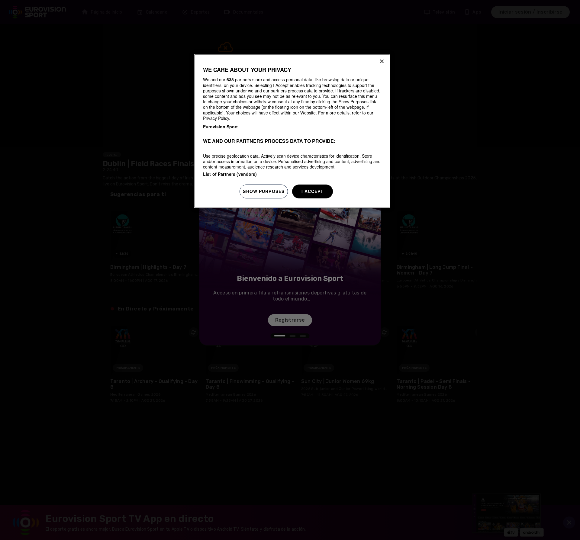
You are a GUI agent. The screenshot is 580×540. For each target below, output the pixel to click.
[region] (292, 131)
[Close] (381, 61)
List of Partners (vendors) (230, 174)
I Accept (312, 191)
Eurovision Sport (220, 127)
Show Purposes (264, 191)
